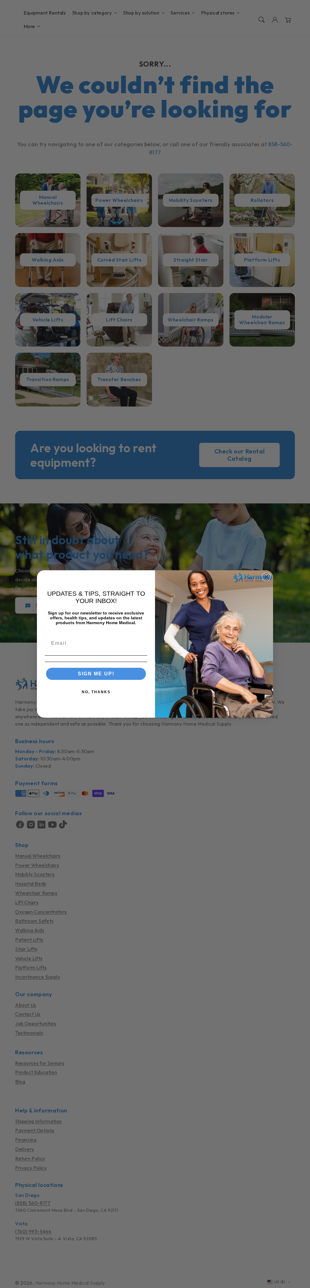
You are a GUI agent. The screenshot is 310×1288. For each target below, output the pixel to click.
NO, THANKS (96, 692)
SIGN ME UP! (96, 673)
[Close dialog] (266, 577)
